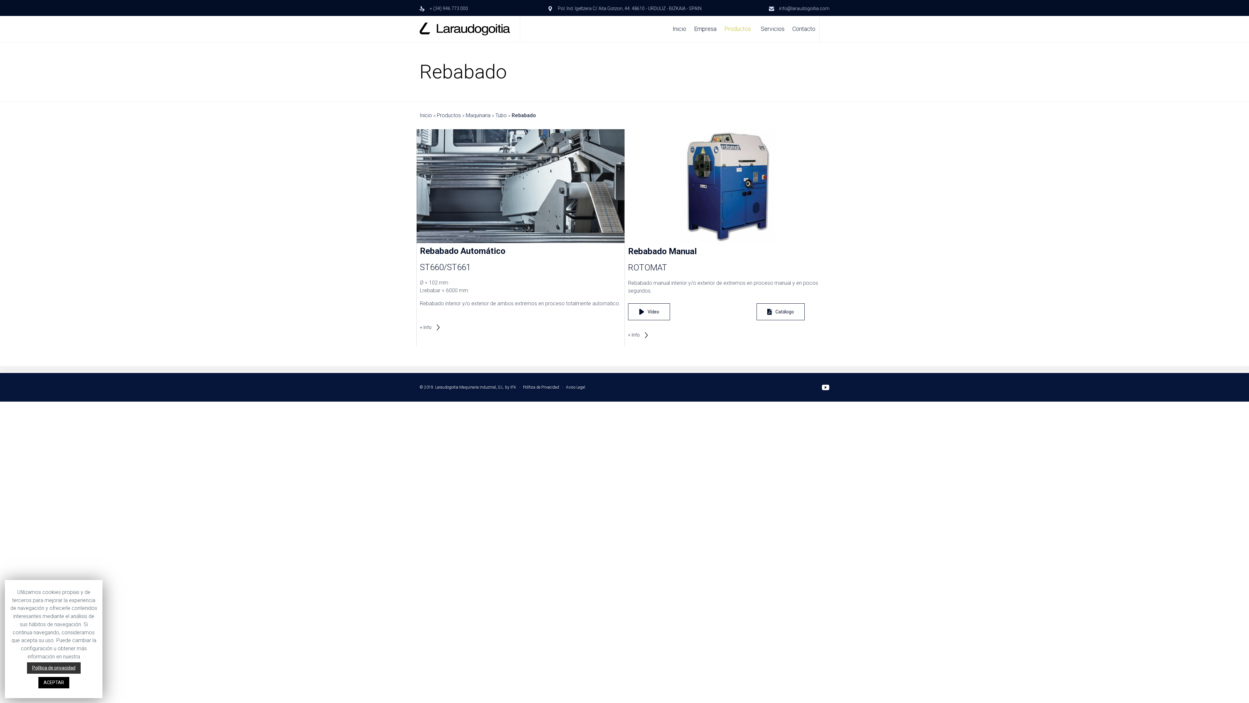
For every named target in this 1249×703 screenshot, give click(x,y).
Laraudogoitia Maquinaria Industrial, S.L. (469, 387)
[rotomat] (729, 242)
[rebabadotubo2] (520, 241)
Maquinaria (478, 115)
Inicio (679, 28)
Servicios (773, 28)
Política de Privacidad (541, 387)
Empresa (705, 28)
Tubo (501, 115)
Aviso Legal (575, 387)
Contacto (803, 28)
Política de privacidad (53, 667)
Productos (737, 28)
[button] (430, 327)
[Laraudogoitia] (465, 28)
